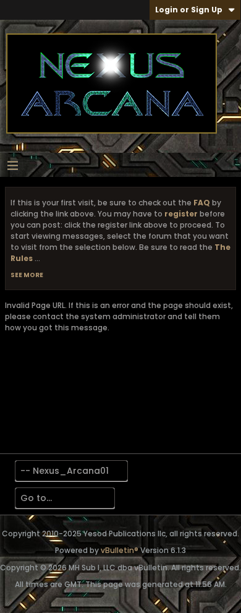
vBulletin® (119, 550)
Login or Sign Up (188, 9)
